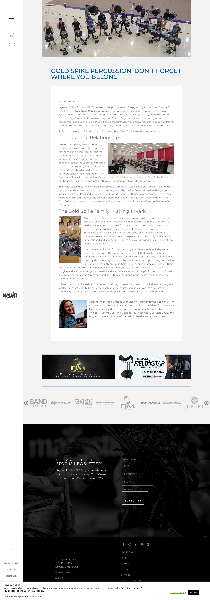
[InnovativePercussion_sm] (149, 403)
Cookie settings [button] (178, 592)
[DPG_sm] (60, 403)
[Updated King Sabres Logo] (194, 403)
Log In (124, 569)
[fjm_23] (78, 378)
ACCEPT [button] (194, 592)
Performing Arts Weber (133, 177)
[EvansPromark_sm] (83, 403)
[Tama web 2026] (154, 378)
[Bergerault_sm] (38, 403)
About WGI (127, 552)
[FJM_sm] (105, 403)
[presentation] (26, 403)
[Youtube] (142, 544)
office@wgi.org (63, 578)
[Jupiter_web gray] (172, 403)
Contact (125, 574)
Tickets (125, 563)
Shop (124, 557)
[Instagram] (129, 544)
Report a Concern (131, 580)
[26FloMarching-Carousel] (127, 403)
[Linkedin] (148, 544)
